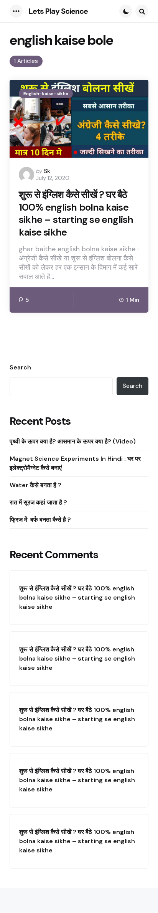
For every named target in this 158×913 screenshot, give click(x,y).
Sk (47, 171)
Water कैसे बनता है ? (35, 485)
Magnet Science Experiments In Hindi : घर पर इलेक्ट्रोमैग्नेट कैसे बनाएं (75, 463)
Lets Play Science (58, 11)
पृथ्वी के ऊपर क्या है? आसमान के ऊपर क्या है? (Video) (73, 441)
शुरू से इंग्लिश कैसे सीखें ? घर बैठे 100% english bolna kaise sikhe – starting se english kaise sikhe (76, 213)
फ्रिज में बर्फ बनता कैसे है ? (41, 520)
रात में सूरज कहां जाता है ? (38, 502)
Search (20, 367)
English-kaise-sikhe (45, 94)
